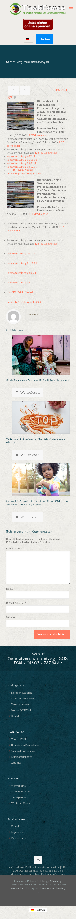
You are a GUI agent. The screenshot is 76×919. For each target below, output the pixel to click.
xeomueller (17, 888)
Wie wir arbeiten (20, 791)
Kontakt (16, 716)
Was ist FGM (18, 739)
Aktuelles (16, 762)
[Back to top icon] (38, 860)
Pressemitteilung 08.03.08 (22, 163)
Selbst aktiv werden (22, 698)
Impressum (17, 832)
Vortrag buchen (20, 704)
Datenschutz (18, 838)
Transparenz (18, 797)
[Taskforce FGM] (38, 9)
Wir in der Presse (21, 803)
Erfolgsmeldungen (21, 756)
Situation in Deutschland (25, 745)
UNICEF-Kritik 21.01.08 (20, 170)
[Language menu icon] (29, 39)
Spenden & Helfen (21, 692)
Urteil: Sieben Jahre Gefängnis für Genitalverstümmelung (37, 380)
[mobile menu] (71, 7)
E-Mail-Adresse (16, 603)
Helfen (44, 39)
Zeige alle (62, 90)
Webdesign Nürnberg (49, 881)
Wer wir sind (18, 785)
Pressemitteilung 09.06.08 (22, 159)
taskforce (34, 314)
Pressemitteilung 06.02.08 (22, 166)
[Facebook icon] (38, 893)
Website (10, 617)
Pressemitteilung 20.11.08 (21, 156)
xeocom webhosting (53, 888)
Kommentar (14, 548)
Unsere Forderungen (23, 751)
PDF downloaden (38, 135)
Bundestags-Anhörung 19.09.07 (24, 173)
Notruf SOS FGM (21, 710)
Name (10, 588)
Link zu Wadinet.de (46, 152)
